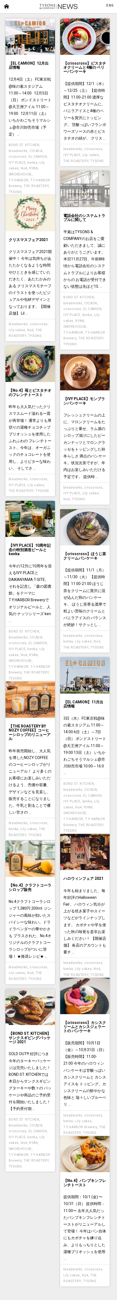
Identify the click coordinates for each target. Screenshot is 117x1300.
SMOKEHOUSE (20, 174)
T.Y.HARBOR (19, 180)
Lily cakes (90, 155)
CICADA (36, 151)
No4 (24, 168)
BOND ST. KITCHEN (24, 145)
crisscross (18, 157)
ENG (110, 5)
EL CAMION (38, 157)
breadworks (18, 151)
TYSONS (15, 192)
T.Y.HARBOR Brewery (80, 1127)
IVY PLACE (17, 163)
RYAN (33, 168)
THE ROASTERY (36, 186)
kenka (32, 163)
